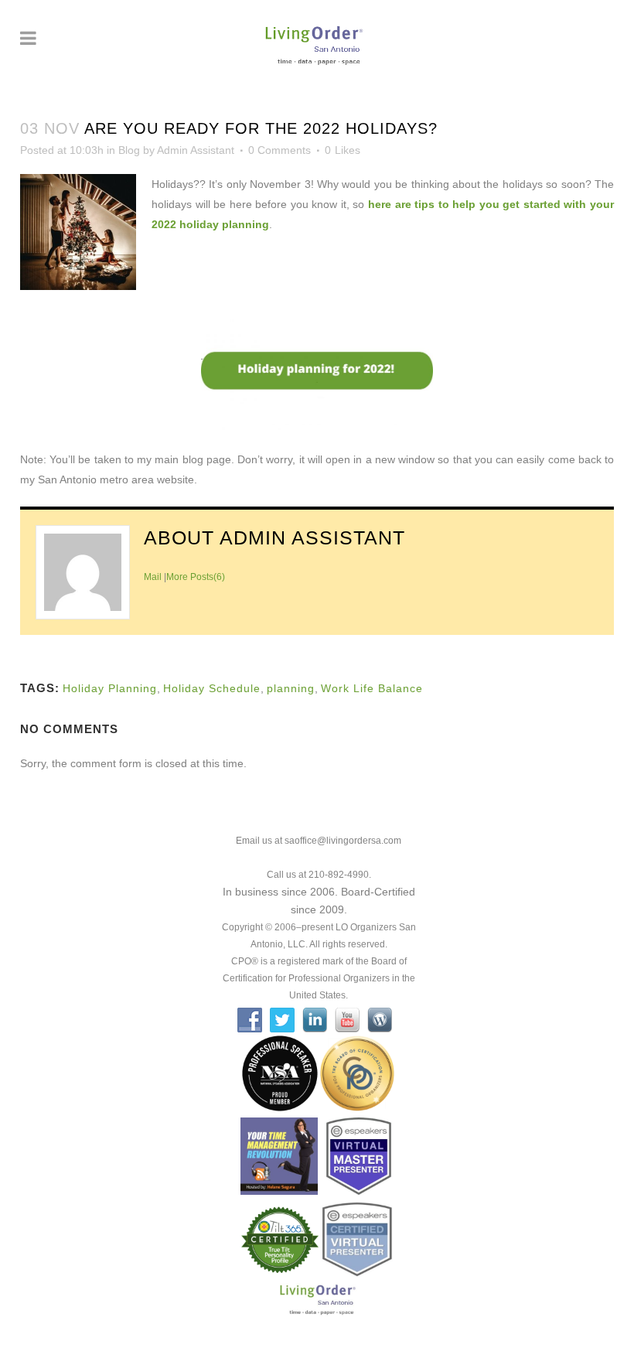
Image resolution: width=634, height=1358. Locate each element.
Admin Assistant (195, 150)
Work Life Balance (372, 688)
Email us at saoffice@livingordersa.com (318, 840)
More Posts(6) (195, 577)
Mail (153, 577)
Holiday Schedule (212, 688)
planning (291, 688)
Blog (129, 150)
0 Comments (279, 150)
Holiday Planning (110, 688)
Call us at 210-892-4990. (319, 874)
